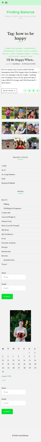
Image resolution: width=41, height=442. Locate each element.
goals (27, 51)
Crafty (4, 166)
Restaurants (6, 251)
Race (13, 54)
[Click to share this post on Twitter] (29, 90)
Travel (4, 264)
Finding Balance (20, 12)
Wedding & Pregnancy (12, 208)
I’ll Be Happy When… (20, 59)
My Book (5, 230)
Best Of (4, 200)
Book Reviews (9, 260)
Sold (3, 179)
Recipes (5, 247)
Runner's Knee (23, 54)
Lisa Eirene (16, 64)
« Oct (3, 380)
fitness (19, 51)
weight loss (26, 56)
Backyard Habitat (8, 183)
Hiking (6, 204)
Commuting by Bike (13, 48)
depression (9, 51)
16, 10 (4, 170)
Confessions (29, 48)
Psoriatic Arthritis (9, 243)
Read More (8, 90)
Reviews (5, 256)
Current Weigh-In (8, 217)
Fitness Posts (7, 221)
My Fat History (7, 234)
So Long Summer (8, 174)
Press (4, 239)
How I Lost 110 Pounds (10, 226)
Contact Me (6, 213)
